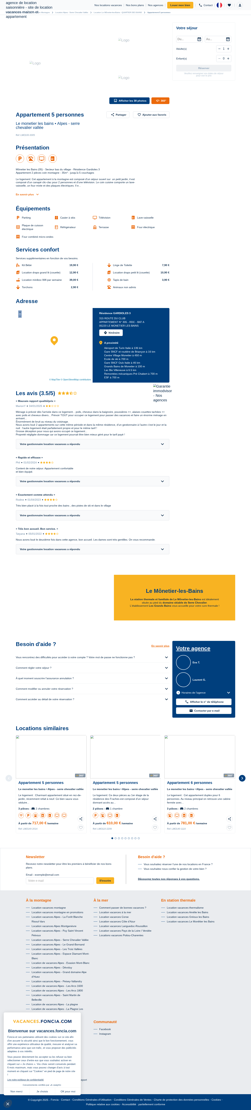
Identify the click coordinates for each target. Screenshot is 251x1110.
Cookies (216, 1099)
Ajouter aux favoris (154, 114)
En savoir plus (25, 194)
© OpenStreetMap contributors (76, 379)
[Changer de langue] (219, 5)
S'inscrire (105, 880)
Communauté (105, 1022)
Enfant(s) (181, 58)
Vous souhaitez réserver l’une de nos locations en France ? (178, 864)
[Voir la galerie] (61, 63)
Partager (121, 114)
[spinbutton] (223, 49)
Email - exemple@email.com (42, 874)
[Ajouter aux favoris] (81, 827)
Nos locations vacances (108, 5)
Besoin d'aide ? (151, 857)
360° (163, 100)
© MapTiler (54, 379)
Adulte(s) (181, 48)
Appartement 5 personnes (159, 12)
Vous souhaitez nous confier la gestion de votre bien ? (175, 868)
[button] (229, 5)
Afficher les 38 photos (132, 100)
